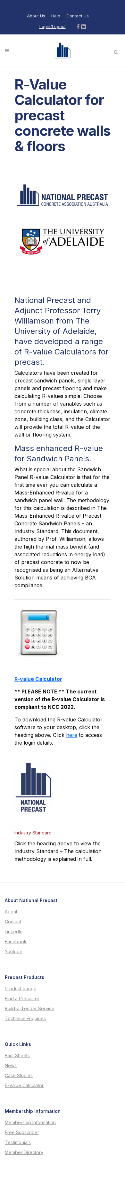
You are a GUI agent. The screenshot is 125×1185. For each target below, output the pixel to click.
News (11, 1065)
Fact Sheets (17, 1055)
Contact (13, 921)
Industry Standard (33, 832)
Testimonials (18, 1142)
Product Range (21, 988)
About (11, 911)
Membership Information (30, 1122)
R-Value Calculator (24, 1085)
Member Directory (24, 1152)
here (71, 735)
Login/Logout (52, 26)
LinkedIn (13, 931)
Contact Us (77, 15)
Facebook (16, 941)
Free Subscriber (22, 1132)
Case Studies (19, 1075)
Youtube (13, 951)
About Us (36, 15)
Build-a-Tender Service (29, 1008)
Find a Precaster (22, 998)
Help (55, 15)
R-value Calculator (38, 679)
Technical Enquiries (25, 1018)
